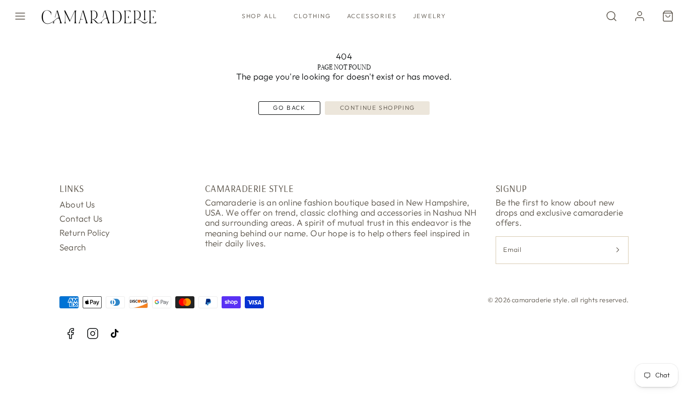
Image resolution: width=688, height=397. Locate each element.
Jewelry (430, 16)
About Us (77, 204)
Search (72, 247)
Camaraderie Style (249, 188)
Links (71, 188)
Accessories (372, 16)
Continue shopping (377, 107)
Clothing (312, 16)
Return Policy (84, 232)
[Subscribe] (617, 250)
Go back (289, 107)
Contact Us (80, 218)
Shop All (260, 16)
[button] (20, 16)
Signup (511, 188)
